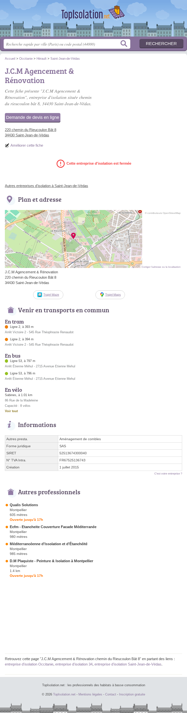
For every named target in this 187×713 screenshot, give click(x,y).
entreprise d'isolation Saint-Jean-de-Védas (127, 664)
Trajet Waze (51, 294)
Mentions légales (90, 694)
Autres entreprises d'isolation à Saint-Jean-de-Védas (46, 186)
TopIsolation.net (93, 20)
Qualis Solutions (24, 505)
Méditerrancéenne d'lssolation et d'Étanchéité (48, 544)
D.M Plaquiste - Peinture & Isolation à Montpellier (51, 561)
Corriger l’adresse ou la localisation (161, 267)
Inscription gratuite (132, 694)
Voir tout (11, 411)
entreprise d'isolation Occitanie (29, 664)
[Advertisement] (141, 99)
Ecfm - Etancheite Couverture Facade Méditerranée (53, 527)
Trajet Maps (113, 294)
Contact (110, 694)
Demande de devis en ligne (32, 117)
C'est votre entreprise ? (168, 473)
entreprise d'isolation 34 (74, 664)
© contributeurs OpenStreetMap (163, 213)
